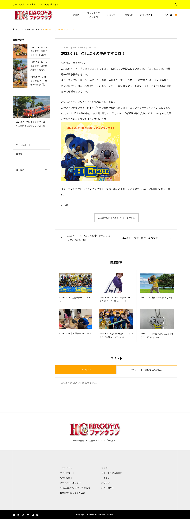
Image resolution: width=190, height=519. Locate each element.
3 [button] (33, 115)
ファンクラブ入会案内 (93, 15)
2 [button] (31, 115)
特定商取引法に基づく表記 (72, 492)
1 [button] (28, 115)
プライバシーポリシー (70, 482)
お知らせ (129, 14)
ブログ (76, 14)
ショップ (111, 14)
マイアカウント (67, 472)
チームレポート (79, 47)
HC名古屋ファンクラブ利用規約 (75, 487)
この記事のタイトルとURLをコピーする (116, 217)
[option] (31, 112)
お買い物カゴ (146, 14)
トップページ (66, 467)
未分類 (19, 153)
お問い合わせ (66, 477)
